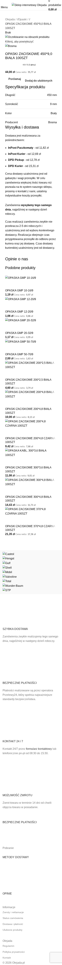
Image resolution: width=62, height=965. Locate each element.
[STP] (31, 572)
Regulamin (8, 946)
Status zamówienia (13, 918)
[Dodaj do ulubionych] (18, 284)
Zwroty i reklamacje (13, 912)
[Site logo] (29, 4)
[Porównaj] (9, 284)
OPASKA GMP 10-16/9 (19, 290)
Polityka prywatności (14, 951)
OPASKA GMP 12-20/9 (19, 311)
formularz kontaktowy (39, 748)
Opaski (22, 19)
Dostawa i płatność (13, 924)
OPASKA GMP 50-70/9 (19, 354)
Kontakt (7, 957)
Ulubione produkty (12, 929)
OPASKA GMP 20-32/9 (19, 333)
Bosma (52, 122)
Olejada (10, 19)
